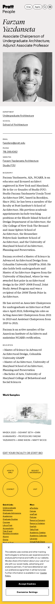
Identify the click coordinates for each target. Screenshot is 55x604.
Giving (5, 539)
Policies (33, 517)
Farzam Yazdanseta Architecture (20, 160)
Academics (7, 516)
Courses (6, 522)
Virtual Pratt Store (37, 542)
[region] (27, 572)
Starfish (33, 526)
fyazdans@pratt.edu (14, 142)
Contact (10, 489)
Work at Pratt (8, 542)
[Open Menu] (50, 7)
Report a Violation (37, 523)
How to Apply (10, 472)
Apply (37, 6)
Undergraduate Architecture (18, 115)
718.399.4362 (10, 151)
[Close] (48, 547)
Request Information (35, 472)
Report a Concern (37, 520)
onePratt (33, 514)
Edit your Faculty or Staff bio (23, 452)
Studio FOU (9, 165)
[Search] (44, 7)
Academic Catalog (38, 532)
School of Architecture (15, 124)
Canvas (33, 511)
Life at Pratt (7, 525)
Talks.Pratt (34, 529)
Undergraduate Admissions (9, 509)
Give (28, 6)
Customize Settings (27, 592)
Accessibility (8, 528)
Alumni (6, 536)
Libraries (33, 538)
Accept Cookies (27, 584)
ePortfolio (34, 508)
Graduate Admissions (12, 513)
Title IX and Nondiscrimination (10, 532)
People (8, 11)
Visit (35, 489)
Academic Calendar (38, 535)
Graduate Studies (10, 519)
